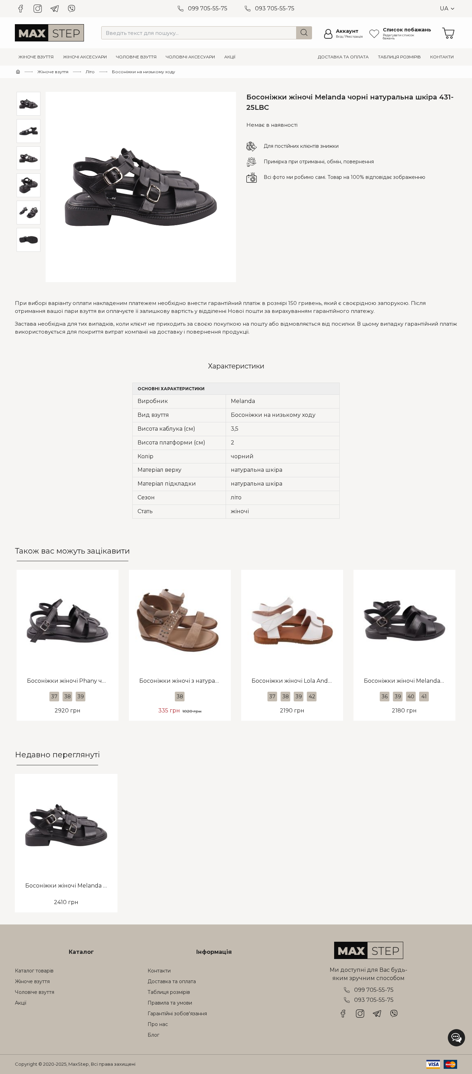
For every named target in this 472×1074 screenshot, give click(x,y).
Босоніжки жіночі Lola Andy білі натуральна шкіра (297, 681)
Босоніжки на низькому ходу (143, 71)
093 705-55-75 (274, 8)
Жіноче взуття (52, 71)
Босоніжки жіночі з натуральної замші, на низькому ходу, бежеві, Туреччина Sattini (185, 681)
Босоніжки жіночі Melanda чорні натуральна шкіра (409, 681)
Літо (90, 71)
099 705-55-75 (207, 8)
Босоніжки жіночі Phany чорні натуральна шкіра (73, 681)
